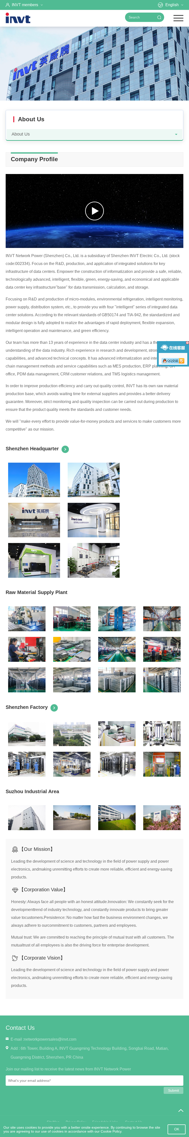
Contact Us (20, 1027)
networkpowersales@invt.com (50, 1039)
